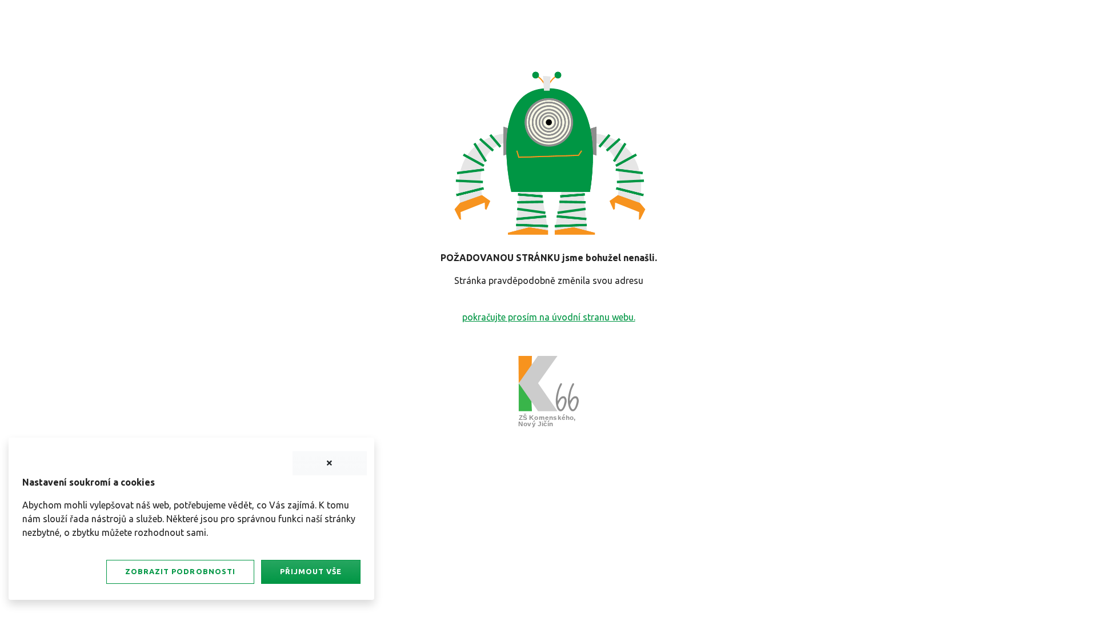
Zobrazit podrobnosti (180, 571)
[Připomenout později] (330, 463)
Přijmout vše (311, 571)
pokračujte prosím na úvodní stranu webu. (548, 317)
